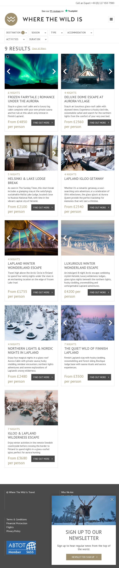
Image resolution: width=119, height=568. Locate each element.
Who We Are (67, 492)
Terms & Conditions (16, 519)
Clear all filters (39, 48)
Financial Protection (16, 523)
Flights (10, 527)
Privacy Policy (13, 531)
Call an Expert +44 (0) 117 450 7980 (95, 3)
